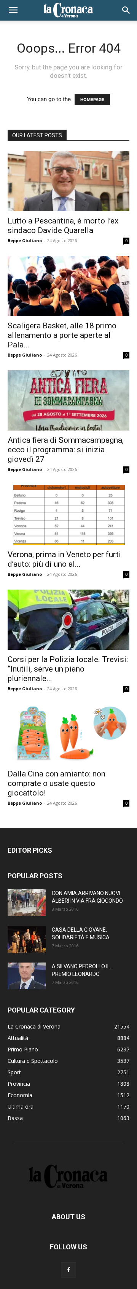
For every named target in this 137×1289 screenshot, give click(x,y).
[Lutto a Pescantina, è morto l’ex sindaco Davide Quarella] (68, 181)
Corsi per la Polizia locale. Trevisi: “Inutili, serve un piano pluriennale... (68, 669)
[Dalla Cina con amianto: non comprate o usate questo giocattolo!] (68, 734)
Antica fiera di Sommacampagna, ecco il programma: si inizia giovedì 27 (66, 450)
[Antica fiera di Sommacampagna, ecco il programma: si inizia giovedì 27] (68, 400)
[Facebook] (68, 1270)
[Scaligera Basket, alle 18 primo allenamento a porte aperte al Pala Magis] (68, 286)
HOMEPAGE (92, 99)
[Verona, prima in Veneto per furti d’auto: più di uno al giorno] (68, 515)
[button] (13, 10)
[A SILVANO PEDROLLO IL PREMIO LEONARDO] (27, 976)
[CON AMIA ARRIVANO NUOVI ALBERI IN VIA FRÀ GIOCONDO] (27, 902)
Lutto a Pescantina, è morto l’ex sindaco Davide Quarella (63, 225)
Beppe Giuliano (25, 240)
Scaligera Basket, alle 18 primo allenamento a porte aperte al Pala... (62, 335)
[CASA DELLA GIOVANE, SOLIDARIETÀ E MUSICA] (27, 939)
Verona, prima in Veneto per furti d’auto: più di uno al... (64, 559)
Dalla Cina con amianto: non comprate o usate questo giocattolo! (56, 783)
